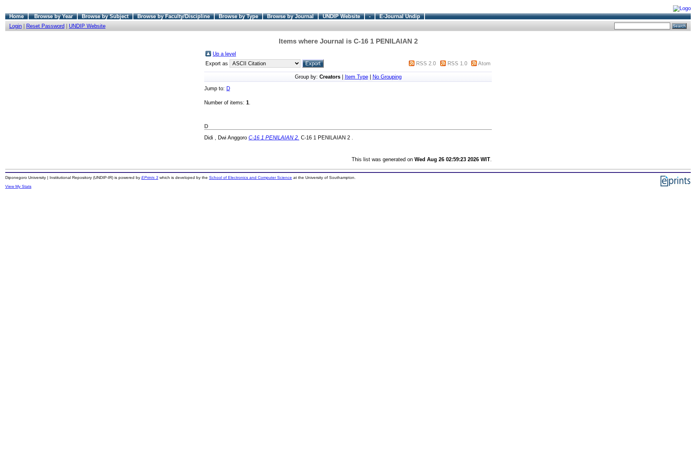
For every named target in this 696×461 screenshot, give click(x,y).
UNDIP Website (341, 16)
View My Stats (18, 186)
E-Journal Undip (399, 16)
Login (15, 26)
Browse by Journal (290, 16)
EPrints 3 (149, 177)
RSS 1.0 (457, 63)
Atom (484, 63)
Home (16, 16)
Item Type (356, 77)
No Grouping (387, 77)
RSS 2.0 (426, 63)
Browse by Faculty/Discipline (173, 16)
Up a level (224, 54)
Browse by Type (238, 16)
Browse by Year (53, 16)
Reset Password (45, 26)
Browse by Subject (105, 16)
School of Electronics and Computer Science (250, 177)
